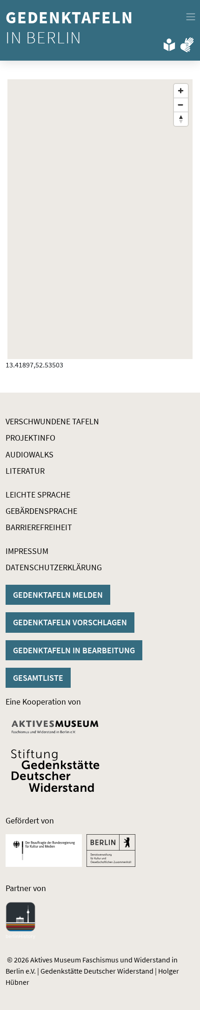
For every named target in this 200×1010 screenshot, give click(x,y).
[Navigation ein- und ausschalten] (190, 16)
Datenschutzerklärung (54, 567)
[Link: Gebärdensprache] (187, 43)
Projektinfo (30, 437)
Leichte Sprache (38, 494)
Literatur (25, 470)
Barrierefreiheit (39, 527)
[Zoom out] (181, 105)
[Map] (100, 219)
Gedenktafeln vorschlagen (70, 622)
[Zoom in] (181, 91)
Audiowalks (29, 454)
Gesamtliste (38, 677)
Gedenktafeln (71, 27)
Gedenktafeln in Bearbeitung (74, 650)
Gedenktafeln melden (58, 594)
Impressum (27, 551)
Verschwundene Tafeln (52, 421)
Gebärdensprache (41, 510)
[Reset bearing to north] (181, 119)
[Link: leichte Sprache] (169, 43)
